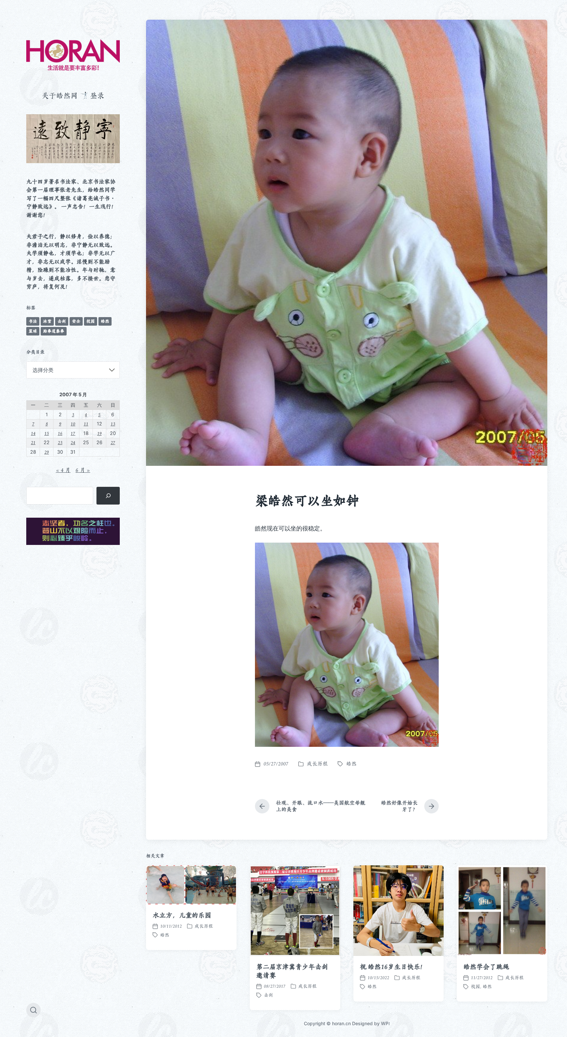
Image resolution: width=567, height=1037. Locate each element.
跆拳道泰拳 (53, 331)
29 (46, 452)
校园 (90, 321)
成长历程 (317, 763)
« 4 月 (63, 470)
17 (73, 433)
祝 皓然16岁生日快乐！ (393, 966)
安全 (76, 321)
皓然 (105, 321)
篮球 (33, 331)
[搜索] (108, 496)
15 (46, 433)
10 (73, 424)
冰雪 (47, 321)
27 (113, 442)
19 (99, 433)
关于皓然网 (60, 95)
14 (33, 433)
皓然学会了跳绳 (486, 966)
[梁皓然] (73, 55)
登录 (97, 95)
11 (86, 424)
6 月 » (82, 470)
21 (33, 442)
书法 (33, 321)
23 (60, 442)
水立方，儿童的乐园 (182, 915)
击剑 (61, 321)
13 (113, 424)
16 (60, 433)
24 (73, 442)
